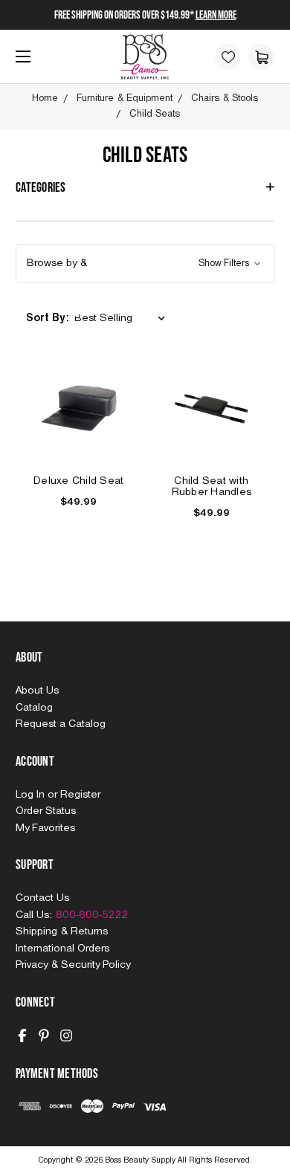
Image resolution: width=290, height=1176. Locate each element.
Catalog (34, 707)
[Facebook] (22, 1035)
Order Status (46, 811)
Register (80, 794)
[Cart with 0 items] (261, 57)
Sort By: (47, 318)
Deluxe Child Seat (78, 480)
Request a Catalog (61, 724)
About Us (37, 690)
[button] (145, 263)
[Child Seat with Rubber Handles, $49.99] (212, 409)
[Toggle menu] (19, 62)
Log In (32, 794)
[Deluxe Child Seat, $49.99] (79, 409)
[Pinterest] (44, 1035)
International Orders (62, 948)
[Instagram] (66, 1035)
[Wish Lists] (228, 57)
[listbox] (122, 318)
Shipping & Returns (62, 931)
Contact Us (42, 898)
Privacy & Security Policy (73, 964)
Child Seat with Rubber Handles (212, 486)
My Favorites (45, 828)
